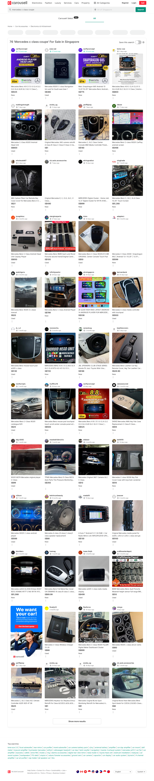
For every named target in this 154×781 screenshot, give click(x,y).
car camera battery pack (78, 747)
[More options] (12, 98)
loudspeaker (25, 755)
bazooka (19, 753)
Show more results (77, 721)
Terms (43, 773)
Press (48, 770)
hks (53, 758)
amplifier (112, 747)
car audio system (119, 755)
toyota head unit (105, 753)
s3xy (91, 747)
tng (48, 753)
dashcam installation (122, 753)
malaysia (135, 753)
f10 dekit (35, 755)
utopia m (43, 755)
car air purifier (21, 758)
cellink (26, 753)
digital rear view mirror (77, 753)
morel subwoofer (60, 747)
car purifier (47, 747)
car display (107, 755)
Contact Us (41, 770)
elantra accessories (59, 753)
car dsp (75, 750)
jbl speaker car (44, 758)
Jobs (63, 770)
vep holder (33, 758)
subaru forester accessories (59, 755)
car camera (87, 755)
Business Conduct (59, 773)
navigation (95, 750)
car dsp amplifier (124, 747)
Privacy (48, 773)
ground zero (76, 755)
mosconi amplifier (21, 750)
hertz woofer (85, 750)
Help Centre (31, 770)
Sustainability (56, 770)
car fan (139, 750)
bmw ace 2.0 (13, 747)
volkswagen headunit (62, 750)
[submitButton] (141, 9)
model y (42, 753)
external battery (101, 747)
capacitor (97, 755)
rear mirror (38, 747)
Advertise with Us (33, 773)
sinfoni (49, 750)
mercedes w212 (128, 750)
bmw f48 (34, 753)
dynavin (131, 755)
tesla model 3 (92, 753)
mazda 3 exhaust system (111, 750)
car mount (136, 747)
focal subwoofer (25, 747)
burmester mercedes (37, 750)
